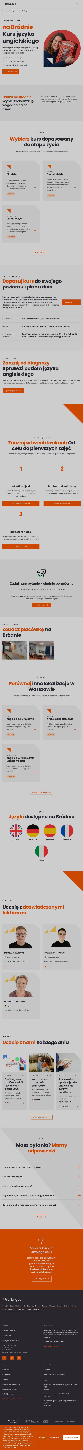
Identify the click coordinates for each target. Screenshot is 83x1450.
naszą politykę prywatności (13, 1445)
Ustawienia (42, 1437)
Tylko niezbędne (54, 1437)
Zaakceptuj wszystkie (71, 1437)
